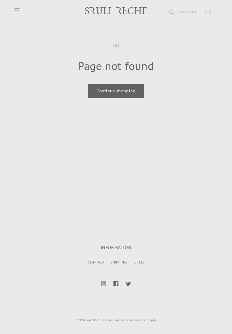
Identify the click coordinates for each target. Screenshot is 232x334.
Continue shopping (116, 90)
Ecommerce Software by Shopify (134, 320)
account (188, 12)
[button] (172, 12)
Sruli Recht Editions (99, 320)
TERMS (138, 262)
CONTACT (96, 262)
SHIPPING (118, 262)
